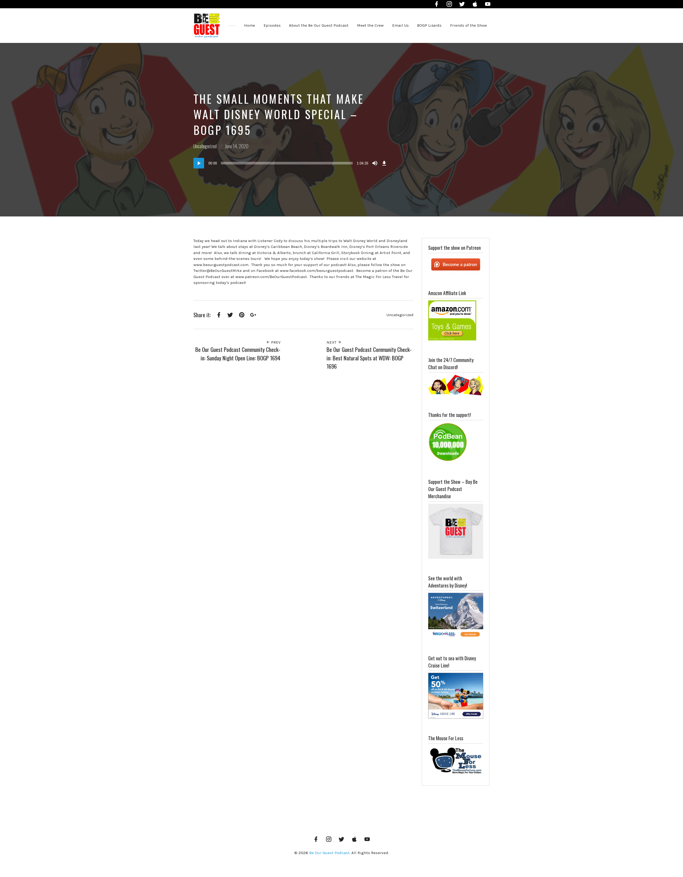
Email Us (400, 25)
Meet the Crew (370, 25)
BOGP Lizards (429, 25)
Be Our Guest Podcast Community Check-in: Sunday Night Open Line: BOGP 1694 (237, 353)
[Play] (198, 163)
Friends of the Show (468, 25)
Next (332, 342)
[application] (290, 163)
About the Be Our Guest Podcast (318, 25)
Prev (275, 342)
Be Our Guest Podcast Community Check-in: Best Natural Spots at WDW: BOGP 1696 (369, 357)
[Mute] (375, 163)
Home (249, 25)
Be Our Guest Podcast (329, 852)
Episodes (272, 25)
